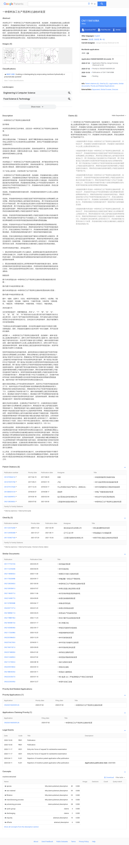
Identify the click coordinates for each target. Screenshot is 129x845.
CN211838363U (9, 574)
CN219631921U (9, 647)
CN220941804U (9, 667)
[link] (37, 75)
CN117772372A (9, 564)
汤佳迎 (96, 39)
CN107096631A (10, 477)
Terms (73, 841)
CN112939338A (10, 533)
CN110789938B (9, 603)
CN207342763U (9, 642)
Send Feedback (47, 841)
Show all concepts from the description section (21, 827)
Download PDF (90, 30)
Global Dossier (106, 89)
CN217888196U (9, 618)
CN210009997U (10, 497)
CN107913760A (10, 487)
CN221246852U (9, 657)
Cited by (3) (104, 83)
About (36, 841)
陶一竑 (102, 39)
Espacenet (96, 89)
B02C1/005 (11, 74)
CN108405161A (10, 492)
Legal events (113, 83)
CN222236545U (9, 682)
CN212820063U (10, 502)
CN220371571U (9, 608)
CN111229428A (9, 569)
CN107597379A (10, 482)
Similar (118, 30)
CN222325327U (9, 677)
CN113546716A (10, 538)
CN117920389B (9, 579)
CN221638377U (9, 598)
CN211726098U (9, 633)
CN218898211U (9, 613)
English (97, 36)
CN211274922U (9, 662)
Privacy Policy (84, 841)
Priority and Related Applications (102, 86)
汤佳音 (90, 39)
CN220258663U (9, 637)
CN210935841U (9, 588)
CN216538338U (9, 628)
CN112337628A (10, 528)
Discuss (115, 89)
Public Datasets (62, 841)
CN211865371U (9, 593)
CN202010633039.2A (11, 705)
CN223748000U (9, 652)
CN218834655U (9, 672)
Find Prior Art (105, 30)
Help (93, 841)
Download (110, 777)
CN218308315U (9, 623)
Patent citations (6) (92, 83)
